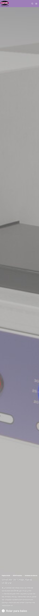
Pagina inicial (6, 575)
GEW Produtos (17, 575)
